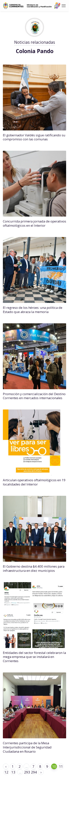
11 (61, 766)
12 (6, 772)
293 (27, 772)
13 (13, 772)
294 (34, 772)
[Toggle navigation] (63, 6)
